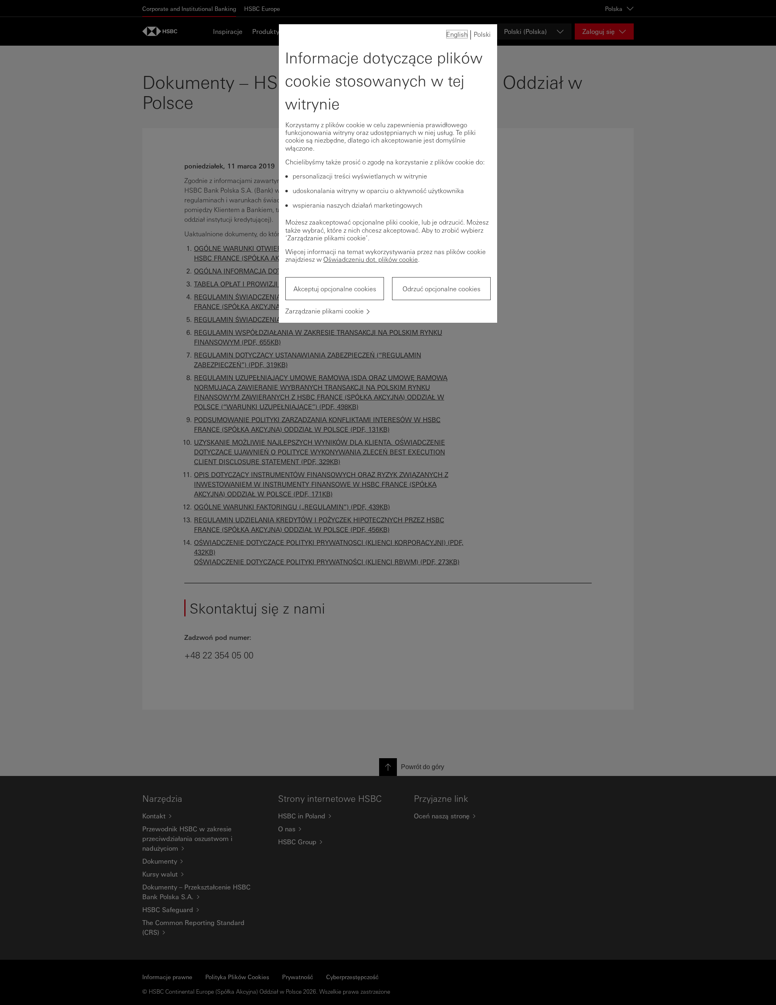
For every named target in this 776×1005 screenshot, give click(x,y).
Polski (482, 34)
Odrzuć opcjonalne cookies (442, 288)
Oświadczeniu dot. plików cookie (370, 259)
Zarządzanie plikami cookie (324, 311)
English (457, 34)
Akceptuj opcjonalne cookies (334, 288)
